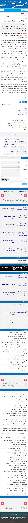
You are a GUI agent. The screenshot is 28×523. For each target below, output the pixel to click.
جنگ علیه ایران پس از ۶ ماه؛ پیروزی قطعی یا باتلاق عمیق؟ (15, 396)
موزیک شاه (17, 139)
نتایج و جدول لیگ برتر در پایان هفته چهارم (18, 361)
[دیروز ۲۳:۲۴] (7, 378)
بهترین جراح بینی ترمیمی (10, 144)
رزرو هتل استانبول (8, 141)
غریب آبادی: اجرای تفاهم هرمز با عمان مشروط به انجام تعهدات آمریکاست (14, 434)
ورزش (23, 10)
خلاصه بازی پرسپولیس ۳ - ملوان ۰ (19, 467)
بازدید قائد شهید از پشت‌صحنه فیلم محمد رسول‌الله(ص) (15, 392)
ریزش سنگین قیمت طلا (21, 262)
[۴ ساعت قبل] (20, 502)
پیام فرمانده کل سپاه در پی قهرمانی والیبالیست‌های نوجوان (15, 419)
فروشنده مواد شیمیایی (21, 154)
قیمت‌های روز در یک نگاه (22, 258)
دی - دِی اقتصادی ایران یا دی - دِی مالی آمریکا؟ (17, 446)
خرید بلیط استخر (14, 149)
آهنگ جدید (6, 146)
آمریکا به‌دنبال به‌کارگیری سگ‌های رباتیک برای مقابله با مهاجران (14, 428)
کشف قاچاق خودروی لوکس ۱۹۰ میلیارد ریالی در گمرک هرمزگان (21, 200)
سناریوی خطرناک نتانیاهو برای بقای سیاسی (18, 442)
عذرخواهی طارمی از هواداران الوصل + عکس (17, 340)
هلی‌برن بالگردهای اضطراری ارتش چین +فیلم (17, 459)
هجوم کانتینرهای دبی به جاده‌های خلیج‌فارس (17, 332)
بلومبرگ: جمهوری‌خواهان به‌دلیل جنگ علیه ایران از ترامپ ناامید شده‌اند (14, 352)
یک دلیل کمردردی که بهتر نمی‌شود (19, 403)
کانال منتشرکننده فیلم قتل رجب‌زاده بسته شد (9, 225)
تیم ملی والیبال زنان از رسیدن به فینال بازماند (17, 370)
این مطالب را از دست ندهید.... (20, 205)
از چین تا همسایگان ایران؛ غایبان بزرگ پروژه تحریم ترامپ (15, 471)
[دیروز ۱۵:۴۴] (21, 218)
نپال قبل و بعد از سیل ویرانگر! (20, 338)
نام (26, 162)
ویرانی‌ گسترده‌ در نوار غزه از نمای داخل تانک (17, 421)
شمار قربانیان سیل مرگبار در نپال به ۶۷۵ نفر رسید (16, 363)
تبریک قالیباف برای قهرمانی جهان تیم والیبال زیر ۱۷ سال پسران (14, 448)
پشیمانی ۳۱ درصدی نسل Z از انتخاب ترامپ (17, 415)
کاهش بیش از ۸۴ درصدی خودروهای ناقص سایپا (16, 494)
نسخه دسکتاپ (14, 514)
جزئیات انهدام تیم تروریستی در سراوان (8, 217)
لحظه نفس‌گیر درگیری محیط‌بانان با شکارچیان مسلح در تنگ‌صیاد (14, 346)
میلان (20, 134)
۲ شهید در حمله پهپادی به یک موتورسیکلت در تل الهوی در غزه (14, 365)
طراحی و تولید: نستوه (14, 521)
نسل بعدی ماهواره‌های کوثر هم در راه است (8, 241)
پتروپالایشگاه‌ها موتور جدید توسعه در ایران (8, 313)
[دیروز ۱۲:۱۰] (21, 243)
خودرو (26, 189)
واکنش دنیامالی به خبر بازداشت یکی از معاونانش (16, 465)
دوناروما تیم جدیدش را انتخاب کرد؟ (19, 122)
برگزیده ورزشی (24, 273)
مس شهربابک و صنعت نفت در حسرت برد (18, 480)
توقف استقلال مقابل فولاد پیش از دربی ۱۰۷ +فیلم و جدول (8, 293)
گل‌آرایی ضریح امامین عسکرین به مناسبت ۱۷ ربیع (16, 484)
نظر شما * (24, 169)
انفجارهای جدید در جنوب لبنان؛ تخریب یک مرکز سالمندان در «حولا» (15, 477)
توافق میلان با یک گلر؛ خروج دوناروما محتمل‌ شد (16, 120)
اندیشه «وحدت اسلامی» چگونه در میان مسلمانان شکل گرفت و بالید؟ (14, 431)
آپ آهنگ (24, 139)
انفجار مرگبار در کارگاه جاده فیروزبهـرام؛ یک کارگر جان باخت (8, 385)
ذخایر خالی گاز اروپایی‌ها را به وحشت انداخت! (17, 458)
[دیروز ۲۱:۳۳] (21, 278)
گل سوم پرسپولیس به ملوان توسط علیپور (18, 490)
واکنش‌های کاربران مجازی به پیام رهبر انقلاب (17, 366)
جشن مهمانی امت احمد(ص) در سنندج (8, 321)
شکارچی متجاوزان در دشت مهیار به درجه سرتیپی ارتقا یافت (8, 233)
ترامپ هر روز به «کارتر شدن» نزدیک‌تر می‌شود (17, 368)
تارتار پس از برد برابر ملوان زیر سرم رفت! (18, 348)
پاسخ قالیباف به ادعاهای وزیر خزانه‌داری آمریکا (17, 336)
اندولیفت (12, 151)
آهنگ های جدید (22, 146)
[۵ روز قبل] (7, 194)
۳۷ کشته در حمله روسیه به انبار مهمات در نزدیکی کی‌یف (15, 350)
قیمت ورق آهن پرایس (21, 151)
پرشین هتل (14, 146)
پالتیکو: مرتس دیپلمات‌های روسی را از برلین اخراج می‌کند (15, 488)
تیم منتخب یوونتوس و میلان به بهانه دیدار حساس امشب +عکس (15, 128)
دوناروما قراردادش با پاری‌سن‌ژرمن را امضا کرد (17, 126)
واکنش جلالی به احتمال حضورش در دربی (18, 456)
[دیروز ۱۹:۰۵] (21, 315)
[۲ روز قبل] (21, 295)
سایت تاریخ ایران (8, 139)
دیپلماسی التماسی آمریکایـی (20, 402)
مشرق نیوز (16, 4)
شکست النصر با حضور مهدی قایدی (19, 444)
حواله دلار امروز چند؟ (22, 260)
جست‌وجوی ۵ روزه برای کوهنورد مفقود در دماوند (16, 359)
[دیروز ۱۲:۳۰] (21, 227)
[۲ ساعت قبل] (21, 307)
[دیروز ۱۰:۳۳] (20, 194)
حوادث (25, 374)
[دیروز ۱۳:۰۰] (21, 323)
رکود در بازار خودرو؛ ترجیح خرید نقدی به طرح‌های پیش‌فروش (8, 200)
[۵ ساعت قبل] (7, 502)
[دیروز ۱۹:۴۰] (21, 286)
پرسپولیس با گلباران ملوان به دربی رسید (8, 277)
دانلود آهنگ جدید (22, 144)
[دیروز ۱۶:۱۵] (14, 268)
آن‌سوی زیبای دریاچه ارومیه (9, 305)
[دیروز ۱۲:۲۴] (21, 235)
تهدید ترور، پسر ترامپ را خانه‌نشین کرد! (18, 486)
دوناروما (16, 134)
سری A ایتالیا (10, 134)
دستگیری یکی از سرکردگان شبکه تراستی (8, 209)
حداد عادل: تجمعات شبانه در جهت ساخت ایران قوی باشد (15, 417)
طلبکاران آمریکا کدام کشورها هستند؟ (19, 394)
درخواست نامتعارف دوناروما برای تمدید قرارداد (17, 124)
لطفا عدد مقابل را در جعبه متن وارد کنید (19, 179)
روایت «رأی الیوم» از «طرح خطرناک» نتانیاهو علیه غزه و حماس (14, 492)
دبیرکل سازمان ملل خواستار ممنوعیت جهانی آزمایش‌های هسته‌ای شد (14, 437)
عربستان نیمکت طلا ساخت (20, 334)
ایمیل (25, 165)
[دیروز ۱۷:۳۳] (21, 210)
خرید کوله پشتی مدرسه (9, 154)
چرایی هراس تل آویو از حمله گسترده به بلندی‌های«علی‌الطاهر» (14, 342)
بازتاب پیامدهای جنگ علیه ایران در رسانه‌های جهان (16, 452)
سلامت (25, 497)
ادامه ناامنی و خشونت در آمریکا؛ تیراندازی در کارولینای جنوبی (14, 463)
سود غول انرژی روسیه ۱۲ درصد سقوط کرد (18, 409)
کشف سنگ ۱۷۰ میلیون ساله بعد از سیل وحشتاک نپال (15, 344)
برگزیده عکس (24, 301)
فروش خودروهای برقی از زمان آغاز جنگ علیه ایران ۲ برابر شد (14, 413)
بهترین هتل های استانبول (20, 141)
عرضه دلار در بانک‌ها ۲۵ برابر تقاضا (19, 357)
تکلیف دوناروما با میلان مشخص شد (14, 21)
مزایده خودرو (23, 149)
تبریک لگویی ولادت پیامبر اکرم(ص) (19, 405)
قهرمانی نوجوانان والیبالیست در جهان (8, 285)
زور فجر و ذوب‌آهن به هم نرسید (19, 473)
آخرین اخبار (24, 390)
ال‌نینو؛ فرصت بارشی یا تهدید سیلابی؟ (21, 384)
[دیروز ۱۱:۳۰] (21, 251)
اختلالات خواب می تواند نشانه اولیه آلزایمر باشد (17, 407)
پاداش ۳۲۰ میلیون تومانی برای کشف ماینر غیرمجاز (9, 249)
